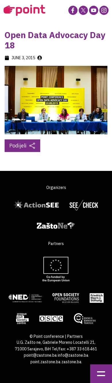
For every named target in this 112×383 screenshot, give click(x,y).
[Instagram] (104, 10)
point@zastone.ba (40, 355)
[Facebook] (73, 10)
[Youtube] (93, 10)
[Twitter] (83, 10)
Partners (75, 336)
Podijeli (17, 145)
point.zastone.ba (45, 361)
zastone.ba (71, 361)
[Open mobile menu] (101, 373)
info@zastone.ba (73, 355)
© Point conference (47, 336)
